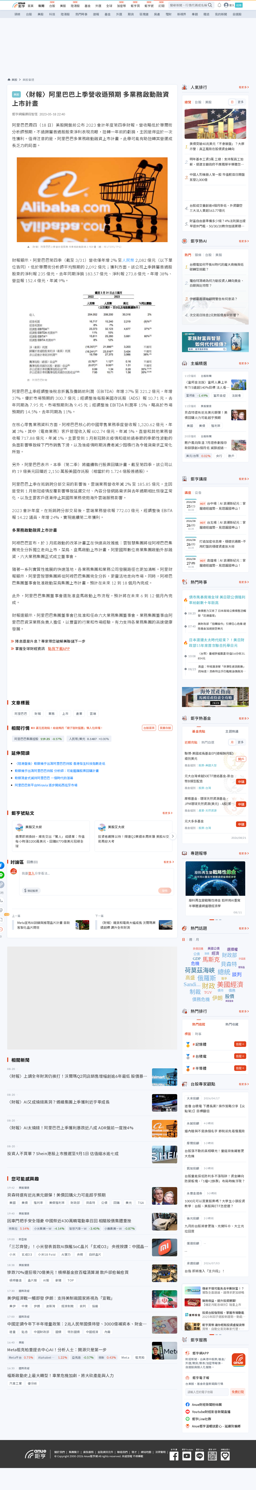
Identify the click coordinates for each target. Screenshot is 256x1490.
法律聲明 (160, 1452)
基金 (88, 6)
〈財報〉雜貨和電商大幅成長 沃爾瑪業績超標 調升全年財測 (128, 925)
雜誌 (206, 14)
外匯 (98, 6)
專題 (195, 14)
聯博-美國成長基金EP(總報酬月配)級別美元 (209, 756)
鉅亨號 (149, 6)
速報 (96, 14)
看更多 (166, 813)
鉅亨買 (135, 6)
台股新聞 (206, 375)
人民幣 (128, 260)
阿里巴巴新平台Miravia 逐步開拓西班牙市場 (46, 785)
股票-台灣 (205, 788)
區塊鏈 (143, 14)
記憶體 (201, 1044)
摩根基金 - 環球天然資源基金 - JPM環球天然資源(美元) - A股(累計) (208, 801)
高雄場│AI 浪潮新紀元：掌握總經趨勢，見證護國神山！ (222, 563)
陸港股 (75, 6)
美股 (63, 6)
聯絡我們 (122, 1452)
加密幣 (121, 6)
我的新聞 (221, 14)
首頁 (31, 6)
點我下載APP (59, 648)
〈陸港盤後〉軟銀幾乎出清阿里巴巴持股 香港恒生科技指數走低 (60, 763)
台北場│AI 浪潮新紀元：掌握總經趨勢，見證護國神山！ (222, 525)
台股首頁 (149, 728)
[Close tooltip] (34, 929)
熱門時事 (81, 14)
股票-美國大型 (208, 765)
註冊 (238, 5)
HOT (202, 503)
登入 (231, 5)
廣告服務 (88, 1452)
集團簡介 (74, 1452)
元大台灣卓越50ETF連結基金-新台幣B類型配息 (209, 778)
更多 (241, 102)
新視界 (181, 14)
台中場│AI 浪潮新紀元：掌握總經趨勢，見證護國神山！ (222, 506)
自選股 (237, 14)
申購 (241, 781)
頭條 (17, 14)
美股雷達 (28, 80)
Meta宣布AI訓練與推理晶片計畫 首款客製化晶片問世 (43, 925)
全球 (109, 6)
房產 (157, 14)
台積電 (201, 1056)
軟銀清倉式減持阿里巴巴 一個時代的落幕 (44, 777)
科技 (52, 14)
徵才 (134, 1452)
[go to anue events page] (219, 5)
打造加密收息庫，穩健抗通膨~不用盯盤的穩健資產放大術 (222, 544)
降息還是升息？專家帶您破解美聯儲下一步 (50, 641)
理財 (169, 14)
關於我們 (59, 1452)
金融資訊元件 (105, 1452)
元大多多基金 (194, 821)
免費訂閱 (238, 1392)
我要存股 (165, 728)
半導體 (201, 1068)
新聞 (41, 6)
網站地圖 (146, 1452)
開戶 (241, 759)
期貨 (131, 14)
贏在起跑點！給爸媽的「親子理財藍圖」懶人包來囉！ (69, 728)
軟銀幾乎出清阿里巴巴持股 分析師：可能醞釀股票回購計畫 (57, 770)
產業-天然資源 (208, 810)
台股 (52, 6)
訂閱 (161, 6)
